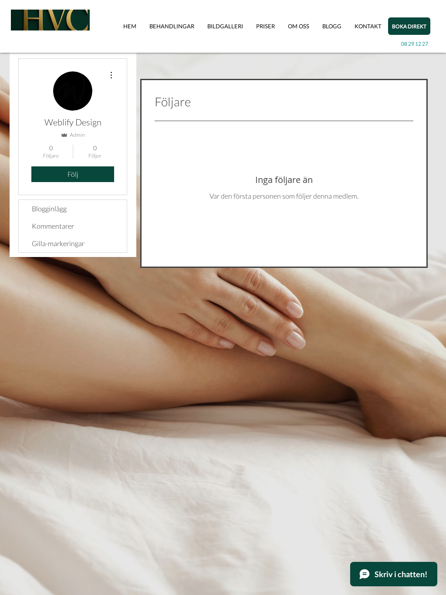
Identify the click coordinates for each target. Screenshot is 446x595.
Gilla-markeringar (58, 243)
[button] (172, 26)
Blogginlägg (49, 208)
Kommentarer (53, 226)
